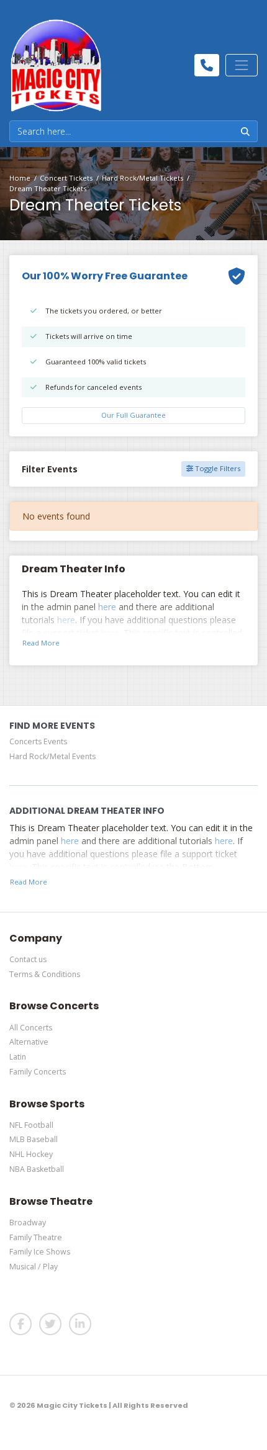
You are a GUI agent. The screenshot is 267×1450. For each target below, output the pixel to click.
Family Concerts (37, 1071)
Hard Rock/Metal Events (52, 756)
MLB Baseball (33, 1139)
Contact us (28, 959)
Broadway (27, 1222)
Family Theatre (35, 1237)
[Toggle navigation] (241, 65)
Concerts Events (38, 741)
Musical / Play (33, 1266)
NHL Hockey (31, 1154)
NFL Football (31, 1125)
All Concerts (30, 1027)
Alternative (28, 1042)
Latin (17, 1056)
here (107, 607)
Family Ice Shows (39, 1251)
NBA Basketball (36, 1169)
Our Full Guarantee (133, 415)
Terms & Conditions (44, 974)
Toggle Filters (216, 468)
